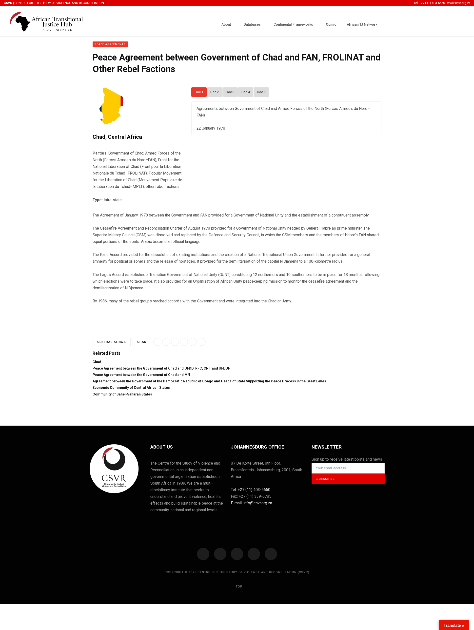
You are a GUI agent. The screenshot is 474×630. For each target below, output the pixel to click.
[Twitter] (220, 554)
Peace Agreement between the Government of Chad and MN (141, 375)
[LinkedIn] (193, 342)
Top (238, 586)
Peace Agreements (110, 44)
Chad (99, 137)
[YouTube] (254, 554)
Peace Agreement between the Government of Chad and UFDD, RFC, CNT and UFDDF (161, 368)
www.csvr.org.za (459, 3)
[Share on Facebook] (166, 342)
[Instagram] (237, 554)
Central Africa (125, 137)
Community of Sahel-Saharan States (122, 394)
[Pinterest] (202, 342)
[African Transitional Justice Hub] (46, 24)
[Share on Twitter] (184, 342)
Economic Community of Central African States (131, 388)
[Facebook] (203, 554)
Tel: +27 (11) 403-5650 (430, 3)
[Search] (463, 24)
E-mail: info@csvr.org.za (251, 503)
